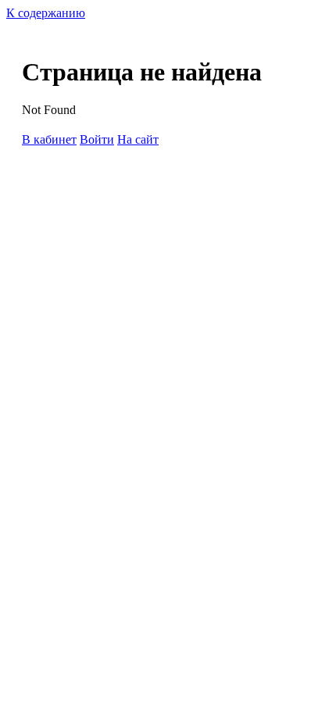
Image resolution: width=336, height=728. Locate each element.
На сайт (138, 139)
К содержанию (45, 13)
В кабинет (49, 139)
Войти (97, 139)
